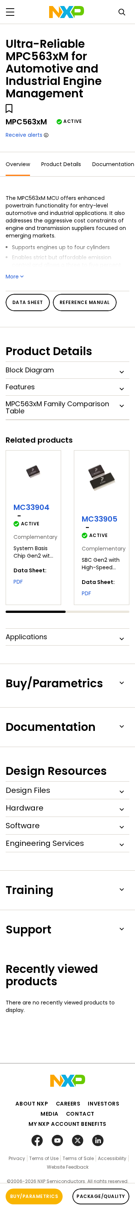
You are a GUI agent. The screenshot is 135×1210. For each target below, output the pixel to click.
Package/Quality (100, 1196)
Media (49, 1114)
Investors (103, 1103)
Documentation (113, 164)
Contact (80, 1114)
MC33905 (99, 519)
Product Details (61, 164)
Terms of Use (43, 1158)
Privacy (17, 1158)
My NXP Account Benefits (67, 1124)
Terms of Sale (78, 1158)
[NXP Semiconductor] (66, 12)
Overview (18, 164)
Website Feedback (67, 1167)
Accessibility (112, 1158)
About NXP (31, 1103)
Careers (68, 1103)
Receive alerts (24, 135)
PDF (18, 581)
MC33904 (32, 507)
